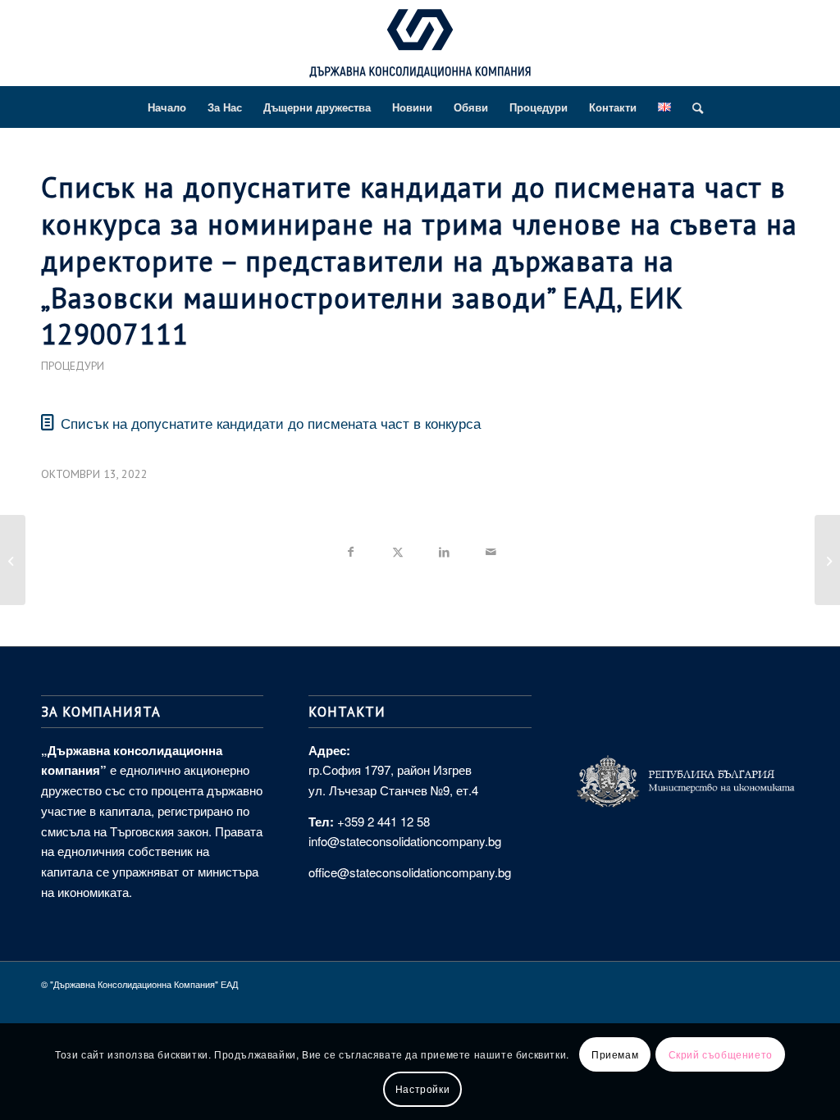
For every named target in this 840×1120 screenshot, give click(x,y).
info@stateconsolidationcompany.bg (404, 840)
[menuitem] (167, 107)
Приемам (614, 1054)
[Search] (692, 107)
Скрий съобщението (721, 1054)
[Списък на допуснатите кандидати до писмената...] (12, 560)
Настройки (422, 1088)
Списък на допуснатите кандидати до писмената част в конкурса (271, 422)
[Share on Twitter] (397, 548)
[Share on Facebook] (350, 548)
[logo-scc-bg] (420, 47)
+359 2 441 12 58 (383, 821)
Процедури (72, 365)
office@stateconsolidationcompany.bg (409, 872)
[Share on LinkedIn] (444, 548)
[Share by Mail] (491, 548)
